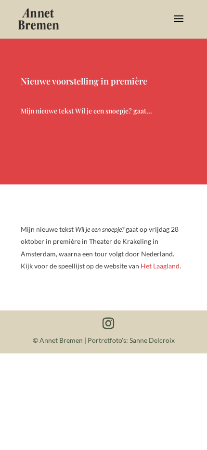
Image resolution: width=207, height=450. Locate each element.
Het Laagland (160, 266)
